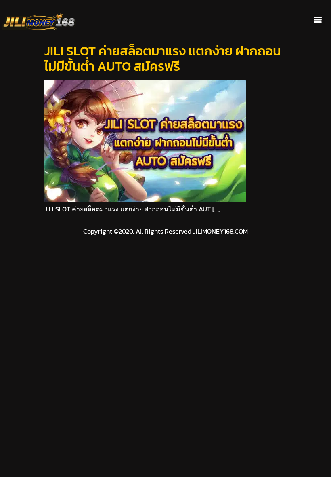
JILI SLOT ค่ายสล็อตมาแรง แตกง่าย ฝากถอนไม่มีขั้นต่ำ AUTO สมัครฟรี (162, 58)
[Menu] (317, 20)
